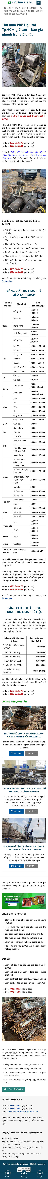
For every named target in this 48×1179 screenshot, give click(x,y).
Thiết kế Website (37, 1164)
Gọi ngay (17, 753)
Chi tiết (31, 753)
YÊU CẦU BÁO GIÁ (13, 1089)
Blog (10, 8)
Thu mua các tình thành (25, 8)
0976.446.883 (15, 1108)
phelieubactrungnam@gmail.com (23, 1111)
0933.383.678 (15, 1105)
